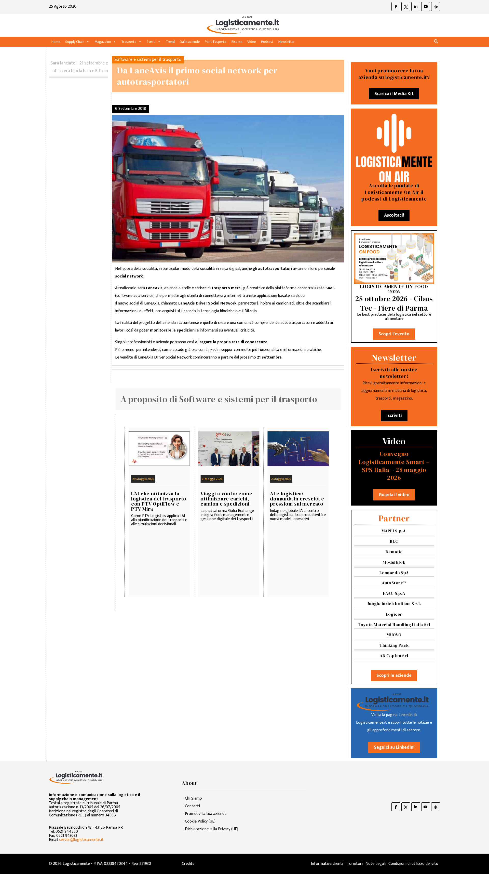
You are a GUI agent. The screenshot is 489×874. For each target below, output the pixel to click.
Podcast (267, 42)
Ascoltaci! (394, 215)
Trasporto (129, 42)
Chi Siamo (193, 798)
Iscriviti (394, 415)
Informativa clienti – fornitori (337, 863)
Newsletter (286, 42)
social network (129, 276)
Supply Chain (74, 42)
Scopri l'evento (394, 334)
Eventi (151, 42)
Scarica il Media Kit (394, 94)
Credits (188, 863)
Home (55, 42)
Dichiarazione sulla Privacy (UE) (211, 829)
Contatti (192, 806)
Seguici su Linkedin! (394, 747)
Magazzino (102, 42)
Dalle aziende (190, 42)
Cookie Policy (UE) (200, 821)
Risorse (237, 42)
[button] (436, 41)
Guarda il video (394, 495)
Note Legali (375, 863)
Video (251, 42)
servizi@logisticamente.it (81, 839)
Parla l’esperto (215, 42)
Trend (170, 42)
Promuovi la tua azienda (205, 813)
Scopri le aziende (394, 675)
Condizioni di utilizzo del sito (413, 863)
